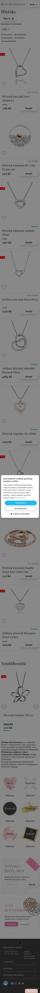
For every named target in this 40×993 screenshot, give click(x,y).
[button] (20, 514)
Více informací (20, 498)
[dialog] (20, 496)
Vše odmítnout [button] (20, 509)
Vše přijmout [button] (21, 503)
